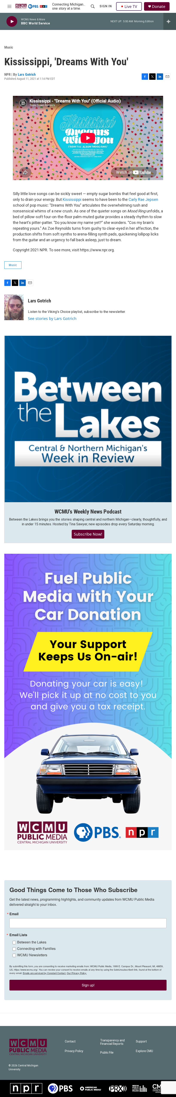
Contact (70, 1041)
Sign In (106, 6)
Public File (107, 1052)
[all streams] (169, 21)
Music (8, 47)
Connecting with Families (36, 948)
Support (141, 1041)
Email (13, 914)
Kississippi (72, 199)
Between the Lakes (31, 942)
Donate (158, 6)
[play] (11, 21)
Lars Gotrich (27, 74)
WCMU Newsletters (32, 954)
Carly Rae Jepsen (143, 199)
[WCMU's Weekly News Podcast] (88, 419)
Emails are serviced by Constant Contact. (44, 973)
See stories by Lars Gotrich (52, 318)
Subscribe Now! (88, 534)
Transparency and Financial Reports (112, 1042)
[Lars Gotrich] (14, 307)
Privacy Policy (74, 1051)
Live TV (130, 6)
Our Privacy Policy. (77, 973)
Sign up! (88, 985)
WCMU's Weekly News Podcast (88, 511)
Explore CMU (144, 1051)
